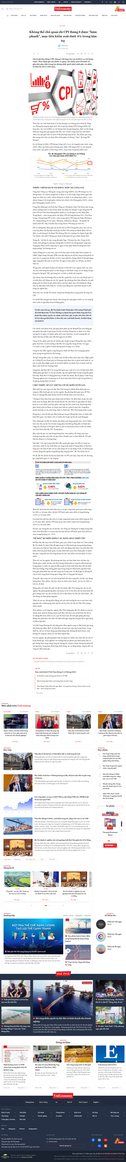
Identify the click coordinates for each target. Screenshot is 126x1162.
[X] (106, 2)
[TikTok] (119, 2)
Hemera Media (31, 1155)
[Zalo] (110, 2)
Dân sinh (114, 15)
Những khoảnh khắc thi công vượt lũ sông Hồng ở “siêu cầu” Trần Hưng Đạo (15, 1028)
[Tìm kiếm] (7, 9)
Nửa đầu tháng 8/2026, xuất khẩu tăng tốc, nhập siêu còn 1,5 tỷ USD (61, 819)
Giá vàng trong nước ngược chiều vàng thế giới (112, 767)
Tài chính (33, 15)
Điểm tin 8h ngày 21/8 (114, 948)
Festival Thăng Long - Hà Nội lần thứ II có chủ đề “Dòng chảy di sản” (110, 1001)
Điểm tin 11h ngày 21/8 (114, 935)
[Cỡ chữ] (37, 53)
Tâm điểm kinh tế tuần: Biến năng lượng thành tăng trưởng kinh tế (77, 938)
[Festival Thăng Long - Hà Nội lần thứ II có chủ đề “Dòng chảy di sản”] (110, 988)
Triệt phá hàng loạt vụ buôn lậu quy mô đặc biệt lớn (14, 1001)
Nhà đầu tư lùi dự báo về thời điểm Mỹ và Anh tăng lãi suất (57, 754)
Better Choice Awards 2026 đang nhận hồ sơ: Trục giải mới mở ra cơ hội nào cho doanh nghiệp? (16, 733)
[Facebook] (102, 2)
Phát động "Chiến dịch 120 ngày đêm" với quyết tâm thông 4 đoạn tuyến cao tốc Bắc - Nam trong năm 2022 (64, 687)
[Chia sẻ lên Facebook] (78, 53)
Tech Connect (76, 2)
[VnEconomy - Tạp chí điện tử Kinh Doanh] (63, 1095)
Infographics (79, 915)
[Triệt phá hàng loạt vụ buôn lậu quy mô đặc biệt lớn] (15, 988)
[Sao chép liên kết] (88, 53)
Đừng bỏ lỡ (9, 868)
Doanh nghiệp (80, 15)
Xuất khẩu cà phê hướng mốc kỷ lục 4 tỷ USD (52, 676)
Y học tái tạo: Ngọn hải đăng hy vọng (77, 963)
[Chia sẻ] (92, 53)
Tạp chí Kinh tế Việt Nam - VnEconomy (112, 1156)
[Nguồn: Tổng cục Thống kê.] (63, 153)
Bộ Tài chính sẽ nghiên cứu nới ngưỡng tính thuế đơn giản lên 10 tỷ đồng (63, 840)
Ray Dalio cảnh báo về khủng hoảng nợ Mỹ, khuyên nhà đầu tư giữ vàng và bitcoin (110, 733)
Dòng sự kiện (63, 1042)
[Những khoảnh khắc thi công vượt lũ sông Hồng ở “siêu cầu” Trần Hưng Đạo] (15, 1015)
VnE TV (65, 2)
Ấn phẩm (110, 806)
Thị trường (68, 15)
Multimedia (9, 916)
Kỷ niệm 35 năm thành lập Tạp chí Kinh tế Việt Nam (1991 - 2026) (47, 1067)
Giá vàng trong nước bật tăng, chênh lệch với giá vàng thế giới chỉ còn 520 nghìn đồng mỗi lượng (112, 757)
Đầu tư (23, 15)
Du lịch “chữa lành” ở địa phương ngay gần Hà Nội (110, 1027)
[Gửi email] (85, 53)
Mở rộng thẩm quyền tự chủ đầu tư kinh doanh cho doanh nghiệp (62, 1020)
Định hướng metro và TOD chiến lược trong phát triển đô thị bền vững (15, 1067)
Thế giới (104, 15)
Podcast (71, 915)
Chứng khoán (39, 2)
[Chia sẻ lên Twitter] (81, 53)
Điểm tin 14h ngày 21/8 (114, 923)
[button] (46, 905)
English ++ (88, 2)
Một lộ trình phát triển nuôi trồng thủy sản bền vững (54, 681)
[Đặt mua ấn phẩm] (119, 8)
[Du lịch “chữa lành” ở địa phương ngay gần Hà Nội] (110, 1015)
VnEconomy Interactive (107, 1065)
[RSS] (106, 1146)
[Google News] (123, 2)
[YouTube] (115, 2)
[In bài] (34, 53)
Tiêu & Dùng (51, 2)
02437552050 (53, 1141)
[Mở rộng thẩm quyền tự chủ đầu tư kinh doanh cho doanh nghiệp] (63, 998)
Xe (59, 2)
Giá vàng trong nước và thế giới (79, 1065)
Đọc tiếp (8, 750)
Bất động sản (93, 15)
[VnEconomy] (63, 462)
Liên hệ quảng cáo (65, 1145)
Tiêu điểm (14, 15)
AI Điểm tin (110, 916)
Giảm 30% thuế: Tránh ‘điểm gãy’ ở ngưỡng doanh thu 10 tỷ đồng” (112, 796)
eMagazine (87, 915)
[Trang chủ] (8, 16)
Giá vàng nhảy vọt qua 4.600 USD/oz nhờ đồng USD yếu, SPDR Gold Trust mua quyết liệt (62, 798)
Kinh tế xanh (55, 15)
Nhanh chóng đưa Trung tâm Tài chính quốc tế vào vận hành (112, 786)
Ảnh (2, 1129)
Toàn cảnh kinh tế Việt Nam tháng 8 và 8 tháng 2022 (55, 672)
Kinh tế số (43, 15)
